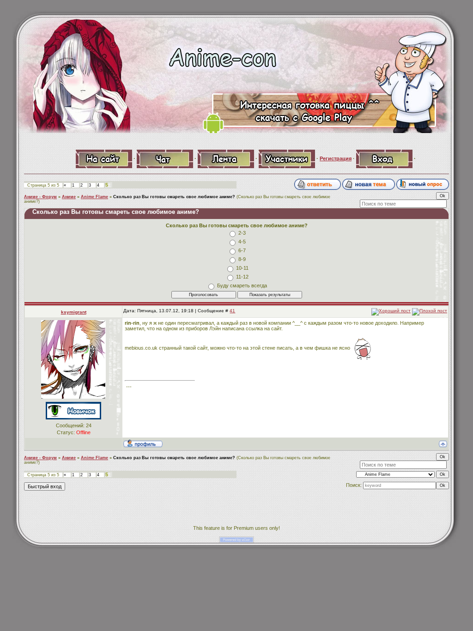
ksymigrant (73, 312)
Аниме (69, 196)
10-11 (242, 268)
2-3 (242, 233)
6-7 (242, 250)
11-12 (242, 276)
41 (232, 310)
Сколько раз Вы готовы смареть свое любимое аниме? (174, 196)
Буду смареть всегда (242, 285)
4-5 (242, 241)
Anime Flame (94, 196)
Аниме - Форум (40, 196)
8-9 (242, 259)
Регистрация (336, 158)
